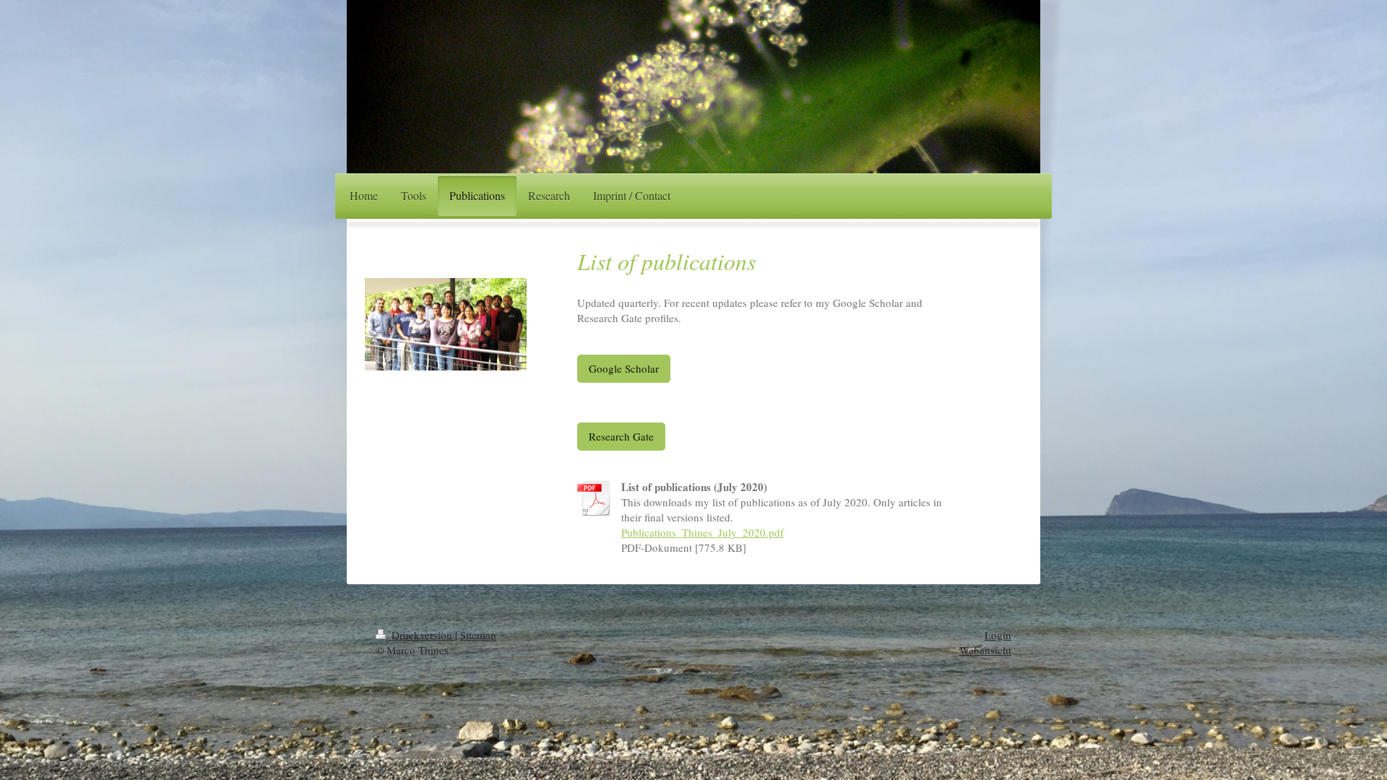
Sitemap (478, 635)
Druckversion (422, 635)
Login (998, 635)
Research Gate (621, 436)
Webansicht (985, 650)
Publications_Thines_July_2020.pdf (702, 532)
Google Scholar (624, 368)
